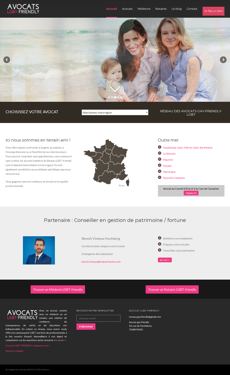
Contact (192, 8)
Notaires (161, 8)
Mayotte (168, 159)
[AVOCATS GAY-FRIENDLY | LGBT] (23, 9)
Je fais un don (213, 11)
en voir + (165, 259)
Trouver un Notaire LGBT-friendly (172, 289)
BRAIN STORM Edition (38, 369)
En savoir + (60, 340)
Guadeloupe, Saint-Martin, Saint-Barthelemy (188, 147)
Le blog (177, 8)
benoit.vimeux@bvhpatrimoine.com (101, 261)
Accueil (111, 8)
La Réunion (169, 153)
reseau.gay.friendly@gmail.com (145, 316)
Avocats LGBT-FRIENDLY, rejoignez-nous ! (28, 345)
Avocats (127, 8)
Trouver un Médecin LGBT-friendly (58, 289)
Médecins (144, 8)
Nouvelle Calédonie (174, 177)
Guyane (167, 165)
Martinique (169, 171)
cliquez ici (191, 192)
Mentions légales (15, 350)
